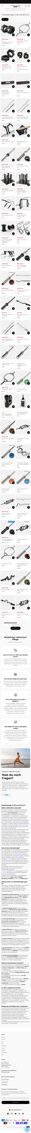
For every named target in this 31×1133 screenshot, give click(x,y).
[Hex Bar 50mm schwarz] (8, 378)
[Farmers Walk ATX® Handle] (8, 130)
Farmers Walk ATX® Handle (8, 141)
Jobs (2, 1041)
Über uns (3, 1037)
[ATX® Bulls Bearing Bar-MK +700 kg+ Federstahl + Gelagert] (23, 552)
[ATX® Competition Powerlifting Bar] (8, 477)
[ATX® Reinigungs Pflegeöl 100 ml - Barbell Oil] (23, 401)
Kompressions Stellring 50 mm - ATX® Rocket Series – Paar (23, 464)
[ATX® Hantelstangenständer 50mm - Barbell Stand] (8, 401)
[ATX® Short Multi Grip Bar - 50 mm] (23, 527)
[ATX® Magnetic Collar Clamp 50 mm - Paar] (8, 55)
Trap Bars (23, 826)
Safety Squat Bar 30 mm (7, 265)
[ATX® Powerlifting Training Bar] (8, 427)
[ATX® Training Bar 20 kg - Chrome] (23, 477)
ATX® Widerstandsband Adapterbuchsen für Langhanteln (7, 241)
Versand (3, 1048)
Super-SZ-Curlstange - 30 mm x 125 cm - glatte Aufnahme (22, 515)
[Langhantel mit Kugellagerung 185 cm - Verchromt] (23, 352)
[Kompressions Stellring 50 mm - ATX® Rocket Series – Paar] (23, 451)
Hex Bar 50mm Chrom (7, 563)
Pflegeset (4, 1020)
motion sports (12, 1127)
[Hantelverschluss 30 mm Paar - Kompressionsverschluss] (23, 55)
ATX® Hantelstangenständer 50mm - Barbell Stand (6, 414)
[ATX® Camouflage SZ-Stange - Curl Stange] (23, 254)
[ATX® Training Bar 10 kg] (23, 378)
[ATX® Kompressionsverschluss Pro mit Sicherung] (8, 29)
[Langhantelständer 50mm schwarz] (8, 179)
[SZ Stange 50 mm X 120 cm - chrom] (23, 327)
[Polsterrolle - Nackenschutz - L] (23, 81)
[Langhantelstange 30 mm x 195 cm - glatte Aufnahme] (8, 105)
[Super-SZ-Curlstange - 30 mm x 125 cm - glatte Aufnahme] (23, 502)
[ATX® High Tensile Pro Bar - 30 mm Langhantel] (8, 154)
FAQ (2, 1043)
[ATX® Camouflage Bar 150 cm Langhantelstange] (8, 527)
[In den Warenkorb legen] (13, 35)
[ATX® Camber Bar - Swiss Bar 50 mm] (23, 427)
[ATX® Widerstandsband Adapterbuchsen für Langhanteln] (8, 228)
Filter (4, 19)
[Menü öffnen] (2, 6)
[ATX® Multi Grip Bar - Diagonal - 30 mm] (8, 502)
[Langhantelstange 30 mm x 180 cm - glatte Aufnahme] (23, 105)
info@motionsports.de (6, 1064)
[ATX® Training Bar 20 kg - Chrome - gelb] (23, 578)
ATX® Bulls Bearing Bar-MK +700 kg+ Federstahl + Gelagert (23, 565)
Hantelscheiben (19, 854)
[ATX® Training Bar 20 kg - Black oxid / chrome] (8, 451)
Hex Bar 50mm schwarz (7, 389)
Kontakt (3, 1039)
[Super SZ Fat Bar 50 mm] (8, 578)
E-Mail (6, 795)
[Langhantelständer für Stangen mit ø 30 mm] (23, 179)
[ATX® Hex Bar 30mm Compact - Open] (23, 203)
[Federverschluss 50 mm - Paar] (23, 228)
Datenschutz (4, 1052)
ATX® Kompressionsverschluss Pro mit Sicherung (7, 42)
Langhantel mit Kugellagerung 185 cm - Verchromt (22, 365)
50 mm (4, 872)
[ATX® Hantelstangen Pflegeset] (23, 130)
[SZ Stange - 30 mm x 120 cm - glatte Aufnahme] (23, 278)
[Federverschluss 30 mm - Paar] (8, 203)
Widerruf (3, 1050)
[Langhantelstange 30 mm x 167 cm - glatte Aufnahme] (8, 327)
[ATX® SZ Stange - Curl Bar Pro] (23, 154)
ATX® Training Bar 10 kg (22, 389)
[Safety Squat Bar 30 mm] (8, 254)
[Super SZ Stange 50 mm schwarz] (8, 602)
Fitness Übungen (5, 1079)
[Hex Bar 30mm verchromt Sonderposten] (23, 29)
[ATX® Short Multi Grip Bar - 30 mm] (23, 602)
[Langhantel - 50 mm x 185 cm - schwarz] (8, 303)
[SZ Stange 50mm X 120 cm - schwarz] (23, 303)
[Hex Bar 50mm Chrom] (8, 552)
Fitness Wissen (4, 1081)
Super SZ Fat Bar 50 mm (7, 589)
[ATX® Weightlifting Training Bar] (8, 278)
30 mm (4, 871)
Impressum (3, 1045)
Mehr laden (15, 628)
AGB (2, 1054)
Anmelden (15, 1102)
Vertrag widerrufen (5, 1072)
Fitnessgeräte (4, 1084)
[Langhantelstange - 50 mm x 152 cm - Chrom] (8, 352)
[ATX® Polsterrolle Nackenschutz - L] (8, 81)
